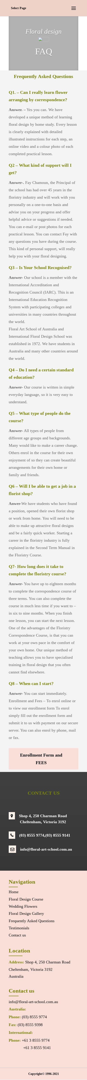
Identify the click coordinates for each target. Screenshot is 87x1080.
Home (14, 892)
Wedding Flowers (23, 906)
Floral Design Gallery (26, 913)
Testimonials (19, 928)
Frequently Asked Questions (31, 921)
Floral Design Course (26, 899)
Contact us (17, 935)
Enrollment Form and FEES (41, 759)
